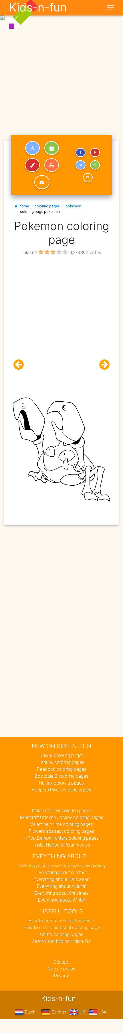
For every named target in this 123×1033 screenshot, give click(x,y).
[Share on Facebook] (80, 152)
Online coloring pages (61, 934)
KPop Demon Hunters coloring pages (62, 838)
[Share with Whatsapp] (95, 165)
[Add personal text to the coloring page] (32, 148)
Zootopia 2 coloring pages (61, 776)
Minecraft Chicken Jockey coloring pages (61, 817)
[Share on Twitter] (80, 165)
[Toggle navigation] (110, 7)
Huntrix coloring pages (61, 783)
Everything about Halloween (61, 879)
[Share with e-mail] (88, 177)
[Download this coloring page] (41, 182)
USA (102, 1012)
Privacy (61, 975)
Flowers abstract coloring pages (61, 831)
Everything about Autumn (61, 886)
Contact (61, 962)
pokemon (73, 206)
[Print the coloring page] (51, 165)
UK (82, 1012)
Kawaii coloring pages (61, 755)
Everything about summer (61, 872)
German (58, 1012)
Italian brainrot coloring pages (62, 810)
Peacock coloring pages (61, 769)
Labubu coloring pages (61, 762)
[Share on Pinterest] (95, 152)
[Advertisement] (61, 64)
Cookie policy (61, 969)
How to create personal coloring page (61, 927)
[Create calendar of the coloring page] (51, 148)
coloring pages (47, 206)
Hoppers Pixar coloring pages (61, 790)
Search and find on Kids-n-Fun (62, 941)
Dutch (29, 1012)
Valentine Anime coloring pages (61, 824)
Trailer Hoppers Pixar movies (61, 845)
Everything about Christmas (61, 893)
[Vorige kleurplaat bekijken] (20, 365)
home (23, 206)
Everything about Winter (61, 900)
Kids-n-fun (38, 7)
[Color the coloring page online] (32, 165)
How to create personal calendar (62, 920)
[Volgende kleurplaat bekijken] (102, 365)
